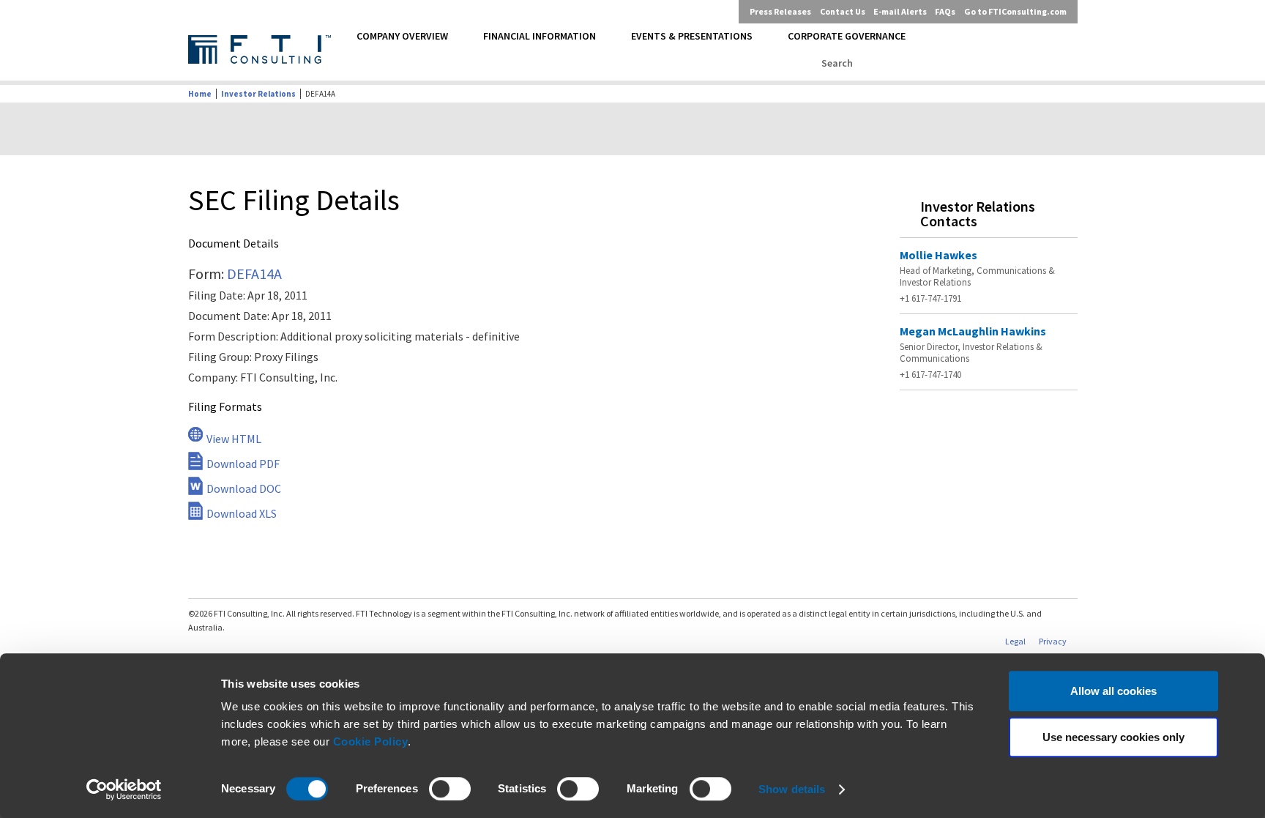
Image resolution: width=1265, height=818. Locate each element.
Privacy (1053, 641)
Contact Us (842, 11)
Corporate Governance (847, 35)
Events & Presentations (692, 35)
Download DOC (243, 488)
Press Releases (780, 11)
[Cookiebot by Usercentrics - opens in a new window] (124, 789)
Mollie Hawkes (938, 255)
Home (200, 94)
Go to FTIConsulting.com (1015, 11)
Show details (791, 789)
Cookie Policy (370, 741)
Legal (1015, 641)
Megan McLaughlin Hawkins (973, 331)
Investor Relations (258, 94)
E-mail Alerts (900, 11)
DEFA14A (254, 273)
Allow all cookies (1113, 691)
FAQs (945, 11)
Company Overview (402, 35)
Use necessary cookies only (1113, 737)
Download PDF (243, 463)
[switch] (450, 788)
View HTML (233, 438)
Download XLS (241, 513)
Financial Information (539, 35)
